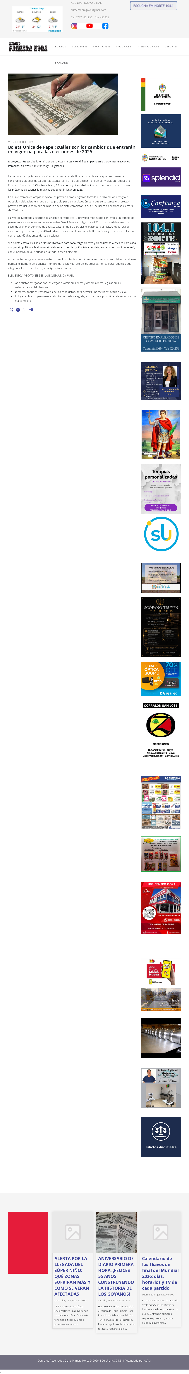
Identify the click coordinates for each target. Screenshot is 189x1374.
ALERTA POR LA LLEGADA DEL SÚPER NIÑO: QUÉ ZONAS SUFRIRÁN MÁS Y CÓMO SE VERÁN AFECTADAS (72, 1276)
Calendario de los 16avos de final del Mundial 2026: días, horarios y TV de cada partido (160, 1273)
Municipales (79, 46)
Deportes (171, 46)
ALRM (147, 1360)
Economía (61, 63)
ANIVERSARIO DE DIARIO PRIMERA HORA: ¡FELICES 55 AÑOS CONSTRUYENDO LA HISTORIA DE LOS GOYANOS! (116, 1276)
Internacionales (148, 46)
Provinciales (101, 46)
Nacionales (123, 46)
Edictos (60, 46)
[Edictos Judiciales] (161, 1137)
